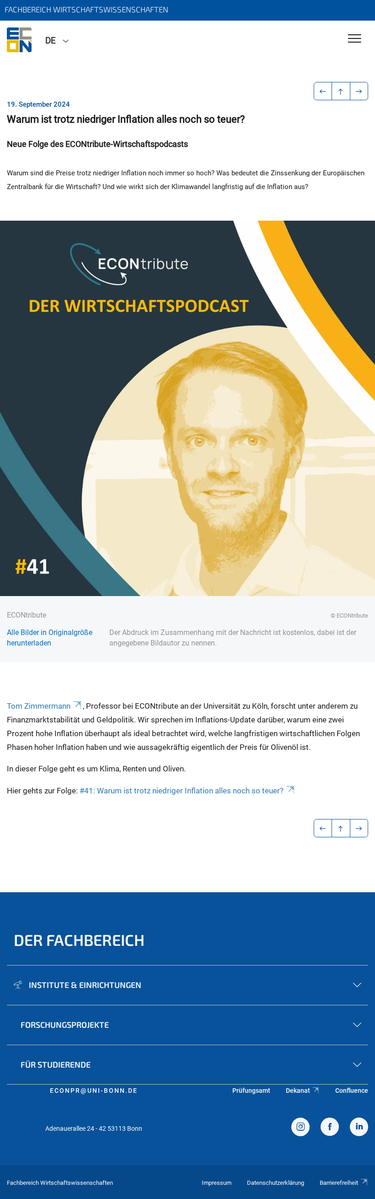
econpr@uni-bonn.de (94, 1090)
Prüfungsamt (251, 1090)
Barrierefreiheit (339, 1182)
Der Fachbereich (79, 939)
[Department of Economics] (19, 39)
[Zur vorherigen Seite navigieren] (323, 91)
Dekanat (298, 1090)
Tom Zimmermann (38, 706)
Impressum (216, 1182)
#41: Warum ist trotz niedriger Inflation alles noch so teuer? (182, 790)
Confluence (351, 1090)
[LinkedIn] (359, 1128)
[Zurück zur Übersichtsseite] (341, 91)
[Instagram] (300, 1128)
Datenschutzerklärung (275, 1182)
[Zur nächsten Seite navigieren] (359, 91)
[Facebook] (330, 1128)
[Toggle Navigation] (354, 39)
